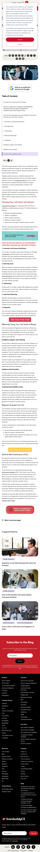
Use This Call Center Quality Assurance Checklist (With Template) (29, 812)
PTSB (3, 725)
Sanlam (4, 733)
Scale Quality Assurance (27, 692)
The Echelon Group (7, 735)
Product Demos (6, 756)
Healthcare (24, 712)
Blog (3, 754)
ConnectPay (5, 715)
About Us (23, 751)
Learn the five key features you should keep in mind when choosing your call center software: (19, 116)
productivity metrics (20, 180)
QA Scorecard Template (27, 730)
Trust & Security (25, 759)
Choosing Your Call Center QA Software (14, 102)
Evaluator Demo (6, 791)
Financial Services (26, 709)
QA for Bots (5, 683)
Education (23, 704)
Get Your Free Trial (20, 319)
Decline (20, 44)
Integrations (5, 695)
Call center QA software (8, 206)
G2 (2, 781)
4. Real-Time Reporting (9, 135)
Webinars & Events (7, 759)
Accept (20, 39)
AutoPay (4, 718)
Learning (4, 693)
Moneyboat (5, 720)
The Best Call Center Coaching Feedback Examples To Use (26, 801)
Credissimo (5, 738)
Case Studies (5, 751)
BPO (22, 700)
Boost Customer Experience (28, 683)
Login (19, 2)
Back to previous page (12, 520)
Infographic (5, 776)
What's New (5, 778)
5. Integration (7, 140)
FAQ (3, 769)
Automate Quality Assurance (26, 689)
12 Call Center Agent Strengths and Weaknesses (28, 806)
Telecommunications (26, 719)
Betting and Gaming (26, 697)
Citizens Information (7, 711)
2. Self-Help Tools (8, 126)
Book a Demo (24, 776)
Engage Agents (25, 685)
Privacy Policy (25, 764)
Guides (4, 761)
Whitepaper (5, 774)
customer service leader (8, 500)
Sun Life (4, 728)
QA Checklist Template (27, 727)
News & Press (24, 756)
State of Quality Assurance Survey (28, 740)
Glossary (4, 771)
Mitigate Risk (24, 695)
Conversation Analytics (8, 685)
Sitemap (23, 774)
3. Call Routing (7, 131)
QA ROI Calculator (26, 743)
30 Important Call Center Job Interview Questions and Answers (28, 788)
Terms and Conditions (27, 761)
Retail (22, 714)
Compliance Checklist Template (27, 736)
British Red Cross (7, 730)
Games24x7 (5, 706)
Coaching (4, 690)
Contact (14, 2)
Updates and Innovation (10, 149)
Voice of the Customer (27, 680)
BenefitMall (5, 723)
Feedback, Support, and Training (12, 145)
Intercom (4, 703)
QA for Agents (6, 680)
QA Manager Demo (7, 789)
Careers (23, 766)
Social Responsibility (26, 769)
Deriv (3, 708)
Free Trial (23, 778)
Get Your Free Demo (20, 450)
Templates (5, 766)
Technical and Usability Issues (12, 154)
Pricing (23, 771)
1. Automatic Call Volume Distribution (13, 121)
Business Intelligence (8, 688)
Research (4, 764)
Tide (3, 713)
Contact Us (24, 754)
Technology (24, 702)
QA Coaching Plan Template (29, 732)
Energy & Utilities (26, 707)
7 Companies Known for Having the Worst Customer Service (29, 795)
